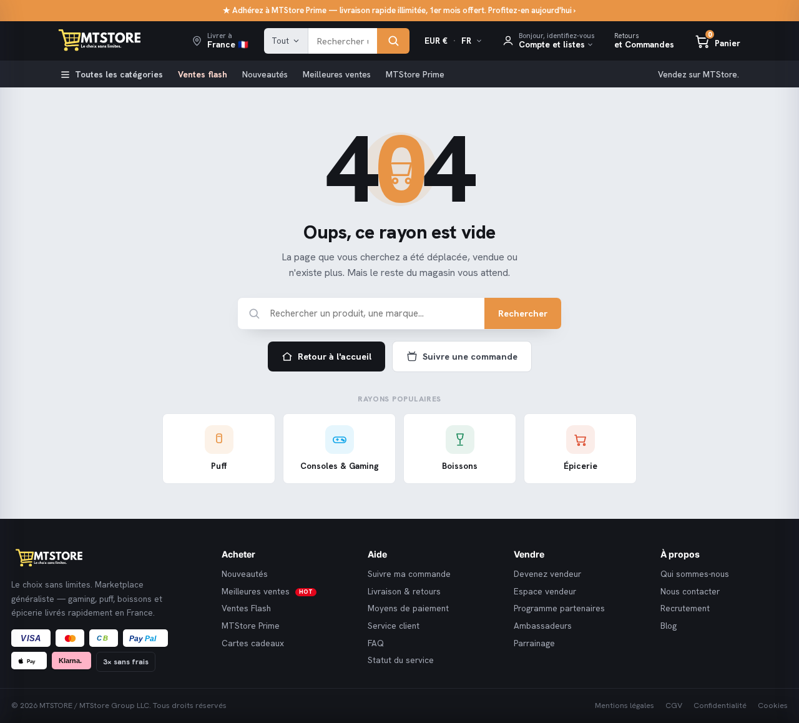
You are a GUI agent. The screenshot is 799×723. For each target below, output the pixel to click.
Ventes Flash (246, 608)
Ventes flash (202, 74)
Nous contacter (690, 591)
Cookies (773, 705)
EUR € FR (447, 40)
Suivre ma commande (409, 574)
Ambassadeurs (543, 626)
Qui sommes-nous (694, 574)
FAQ (376, 643)
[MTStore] (107, 558)
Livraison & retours (404, 591)
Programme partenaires (559, 608)
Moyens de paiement (408, 608)
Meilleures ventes (337, 74)
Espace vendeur (545, 591)
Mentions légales (624, 705)
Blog (668, 626)
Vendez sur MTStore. (698, 74)
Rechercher (522, 313)
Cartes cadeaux (253, 643)
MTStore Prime (415, 74)
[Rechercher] (393, 41)
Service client (393, 626)
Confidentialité (720, 705)
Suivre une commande (470, 356)
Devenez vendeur (547, 574)
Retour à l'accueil (334, 356)
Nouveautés (265, 74)
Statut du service (401, 660)
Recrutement (685, 608)
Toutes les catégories (119, 74)
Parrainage (534, 643)
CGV (673, 705)
